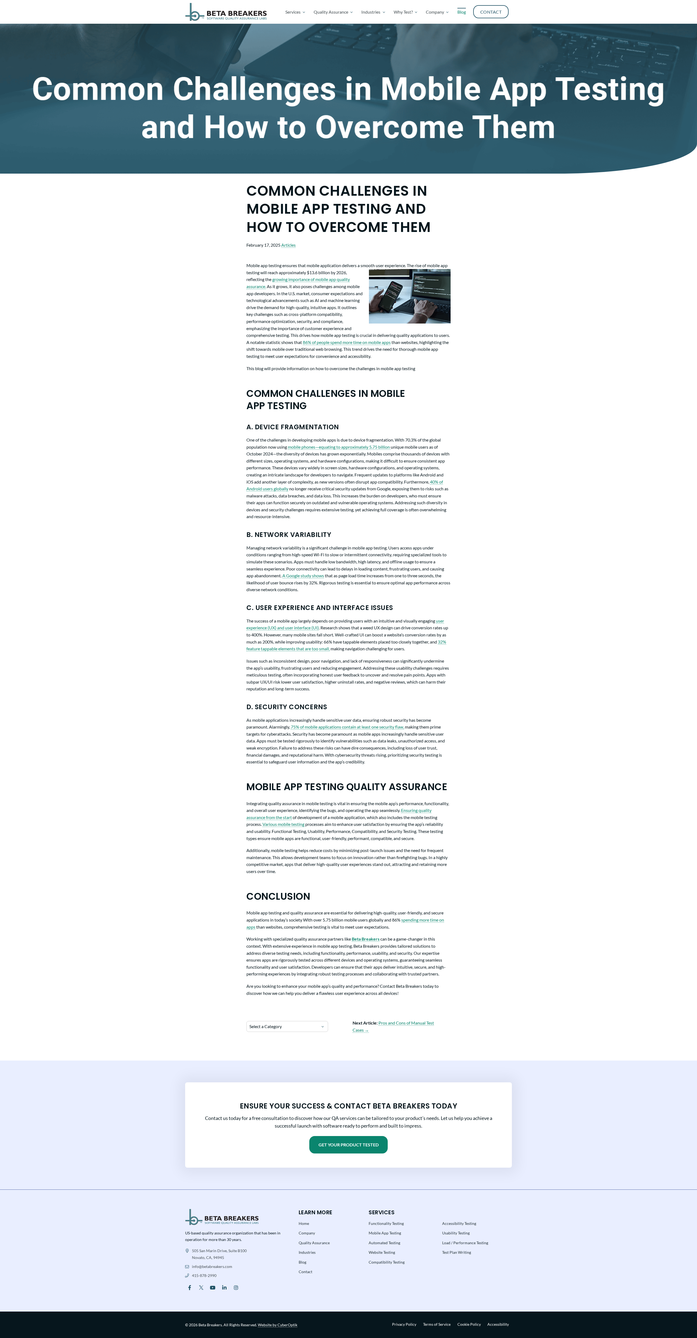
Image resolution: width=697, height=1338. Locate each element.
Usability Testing (456, 1233)
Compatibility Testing (387, 1262)
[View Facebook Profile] (189, 1287)
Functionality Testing (386, 1223)
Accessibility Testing (459, 1223)
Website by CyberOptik (277, 1324)
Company (307, 1233)
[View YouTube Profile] (212, 1287)
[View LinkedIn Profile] (224, 1287)
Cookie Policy (469, 1324)
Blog (302, 1262)
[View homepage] (226, 12)
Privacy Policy (404, 1324)
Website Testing (382, 1252)
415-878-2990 (204, 1275)
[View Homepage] (222, 1216)
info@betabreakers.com (212, 1266)
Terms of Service (437, 1324)
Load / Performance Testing (465, 1242)
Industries (307, 1252)
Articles (288, 244)
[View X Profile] (201, 1287)
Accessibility (498, 1324)
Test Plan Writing (456, 1252)
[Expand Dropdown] (303, 12)
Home (304, 1223)
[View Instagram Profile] (235, 1287)
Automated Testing (384, 1242)
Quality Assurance (314, 1242)
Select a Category (265, 1026)
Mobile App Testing (385, 1233)
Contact (305, 1271)
